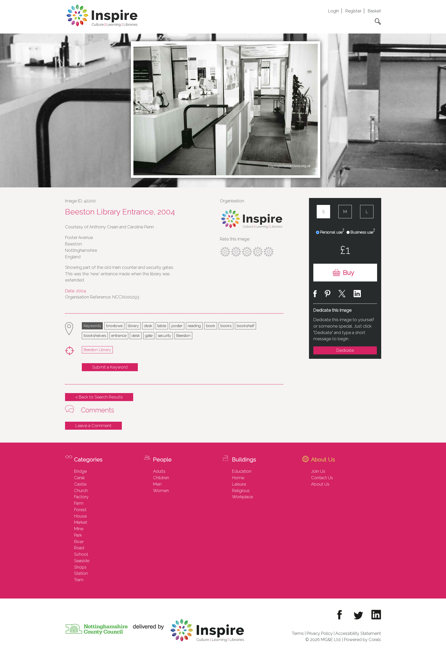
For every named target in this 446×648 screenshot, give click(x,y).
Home (238, 477)
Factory (81, 496)
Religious (241, 490)
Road (79, 547)
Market (80, 522)
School (81, 554)
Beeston (183, 335)
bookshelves (95, 335)
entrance (118, 335)
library (133, 325)
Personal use (332, 232)
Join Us (318, 471)
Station (81, 573)
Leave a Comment (93, 425)
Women (161, 490)
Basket (374, 10)
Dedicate (345, 350)
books (226, 325)
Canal (79, 477)
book (210, 325)
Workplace (242, 496)
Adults (159, 471)
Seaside (81, 560)
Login (333, 10)
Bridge (80, 471)
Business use (363, 232)
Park (78, 535)
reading (194, 325)
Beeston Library (97, 349)
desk (148, 325)
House (80, 516)
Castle (80, 484)
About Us (320, 484)
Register (353, 10)
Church (81, 490)
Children (161, 477)
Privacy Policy (320, 633)
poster (176, 325)
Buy (348, 272)
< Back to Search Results (99, 397)
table (161, 325)
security (164, 335)
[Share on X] (342, 294)
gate (149, 335)
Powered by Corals (362, 639)
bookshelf (245, 325)
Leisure (239, 484)
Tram (78, 579)
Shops (80, 567)
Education (241, 471)
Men (157, 484)
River (79, 541)
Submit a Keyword (110, 367)
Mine (78, 528)
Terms (298, 633)
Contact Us (322, 477)
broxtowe (114, 325)
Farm (78, 503)
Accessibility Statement (358, 633)
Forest (80, 509)
